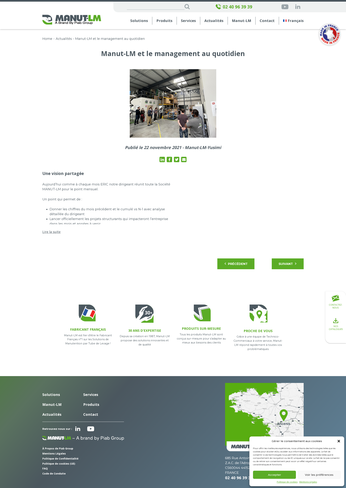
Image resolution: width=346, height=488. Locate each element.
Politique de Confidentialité (60, 458)
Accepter (274, 474)
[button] (339, 441)
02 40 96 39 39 (237, 7)
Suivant (286, 264)
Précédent (238, 264)
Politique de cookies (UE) (58, 463)
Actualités (213, 20)
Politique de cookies (287, 482)
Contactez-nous (335, 306)
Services (90, 394)
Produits (164, 20)
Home (47, 39)
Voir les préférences (319, 474)
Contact (267, 20)
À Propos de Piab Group (57, 448)
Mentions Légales (308, 482)
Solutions (139, 20)
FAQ (45, 468)
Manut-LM (52, 404)
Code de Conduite (54, 473)
